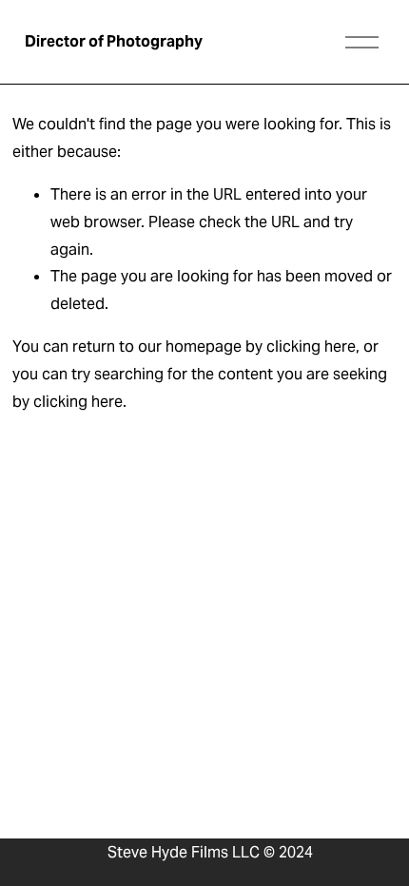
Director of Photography (114, 41)
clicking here (311, 346)
